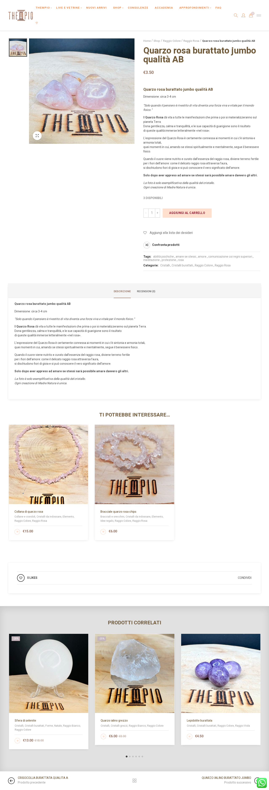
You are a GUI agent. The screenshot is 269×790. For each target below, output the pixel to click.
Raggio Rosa (191, 41)
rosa (181, 260)
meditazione (151, 260)
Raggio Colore (172, 41)
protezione (169, 260)
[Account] (243, 15)
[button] (127, 756)
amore (202, 256)
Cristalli (165, 265)
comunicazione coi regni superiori (230, 256)
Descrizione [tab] (122, 291)
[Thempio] (20, 15)
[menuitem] (42, 7)
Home (147, 41)
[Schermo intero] (37, 135)
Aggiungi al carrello (187, 213)
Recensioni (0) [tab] (146, 291)
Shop (157, 41)
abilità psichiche (163, 256)
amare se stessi (186, 256)
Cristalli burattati (182, 265)
